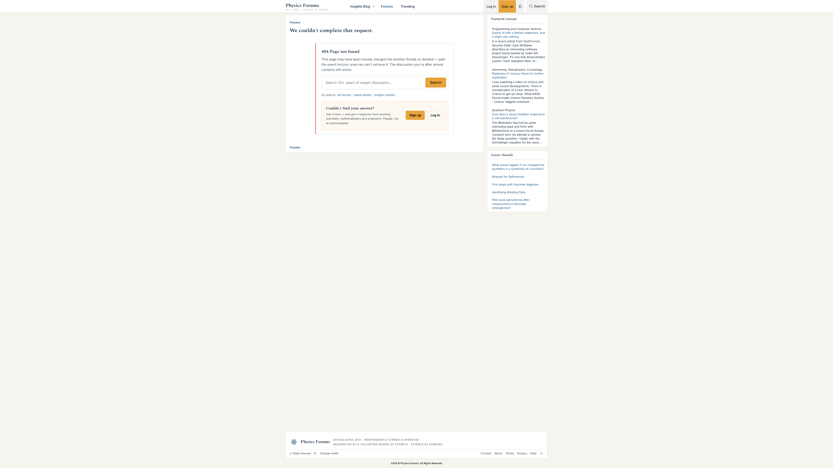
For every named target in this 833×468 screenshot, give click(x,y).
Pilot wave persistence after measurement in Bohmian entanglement (511, 203)
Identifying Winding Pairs (508, 192)
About (498, 453)
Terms (510, 453)
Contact (486, 453)
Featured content (504, 18)
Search (435, 82)
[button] (374, 6)
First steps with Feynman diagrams (515, 184)
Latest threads (502, 155)
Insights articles (384, 95)
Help (533, 453)
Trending (408, 6)
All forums (344, 95)
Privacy (522, 453)
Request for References (508, 176)
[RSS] (541, 453)
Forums (387, 6)
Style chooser (302, 453)
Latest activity (363, 95)
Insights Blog (360, 6)
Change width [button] (329, 453)
